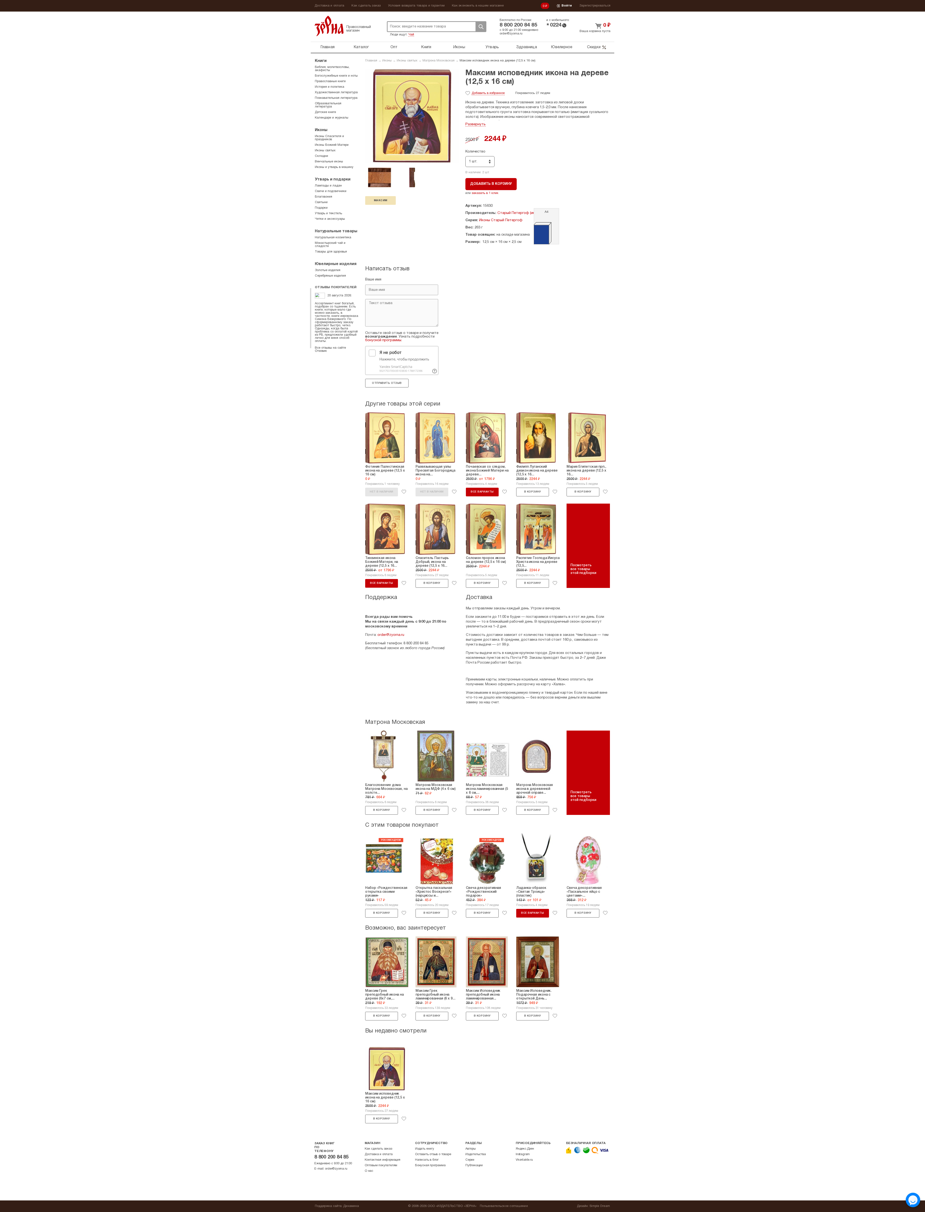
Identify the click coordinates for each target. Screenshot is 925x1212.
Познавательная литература (336, 98)
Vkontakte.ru (524, 1160)
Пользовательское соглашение (504, 1206)
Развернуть (475, 124)
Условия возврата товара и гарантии (416, 5)
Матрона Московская (439, 60)
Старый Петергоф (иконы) (519, 213)
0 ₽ (545, 6)
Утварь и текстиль (328, 213)
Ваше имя (373, 279)
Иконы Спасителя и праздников (329, 138)
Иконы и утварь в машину (334, 167)
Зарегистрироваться (595, 5)
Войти (567, 5)
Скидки (594, 47)
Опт (394, 47)
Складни (321, 156)
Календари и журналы (331, 117)
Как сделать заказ (366, 5)
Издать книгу (424, 1148)
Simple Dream (599, 1206)
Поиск (481, 27)
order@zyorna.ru (511, 33)
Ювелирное (561, 47)
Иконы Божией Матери (332, 145)
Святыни (321, 202)
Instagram (523, 1154)
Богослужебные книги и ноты (336, 75)
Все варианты (482, 492)
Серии (469, 1160)
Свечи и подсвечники (330, 191)
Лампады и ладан (328, 185)
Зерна (329, 26)
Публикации (474, 1165)
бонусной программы (383, 340)
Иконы (459, 47)
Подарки (321, 207)
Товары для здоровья (331, 251)
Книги (426, 47)
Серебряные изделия (330, 275)
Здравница (526, 47)
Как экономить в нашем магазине (478, 5)
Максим (380, 200)
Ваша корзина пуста (595, 31)
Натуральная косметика (333, 237)
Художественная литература (336, 92)
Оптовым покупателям (381, 1165)
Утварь (492, 47)
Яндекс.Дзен (525, 1148)
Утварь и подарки (332, 179)
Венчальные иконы (329, 161)
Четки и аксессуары (330, 219)
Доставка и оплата (329, 5)
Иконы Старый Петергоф (500, 220)
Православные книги (330, 81)
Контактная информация (382, 1160)
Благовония (323, 196)
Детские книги (325, 112)
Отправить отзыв (387, 383)
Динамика (351, 1206)
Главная (327, 47)
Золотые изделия (327, 270)
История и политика (329, 87)
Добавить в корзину (491, 184)
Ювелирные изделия (336, 264)
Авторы (470, 1148)
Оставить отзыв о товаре (433, 1154)
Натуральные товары (336, 231)
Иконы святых (407, 60)
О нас (369, 1171)
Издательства (475, 1154)
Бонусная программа (430, 1165)
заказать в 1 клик (485, 193)
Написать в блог (427, 1160)
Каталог (361, 47)
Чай (411, 34)
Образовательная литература (328, 105)
